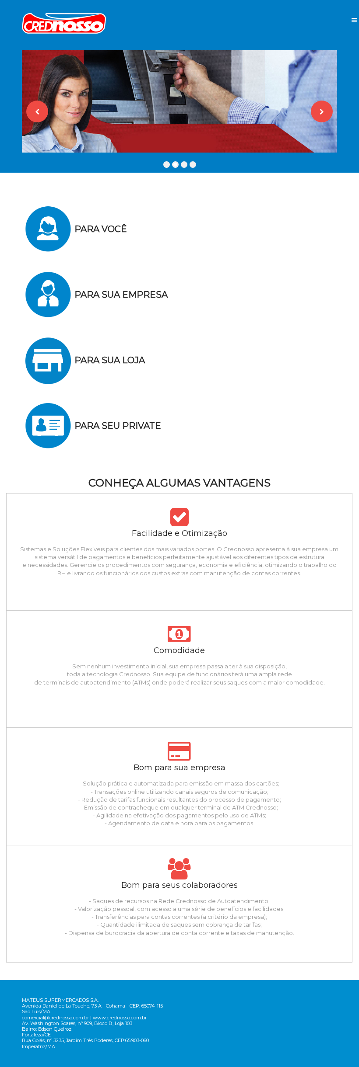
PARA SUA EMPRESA (121, 294)
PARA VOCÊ (100, 229)
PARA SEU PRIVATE (117, 426)
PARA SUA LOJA (109, 360)
